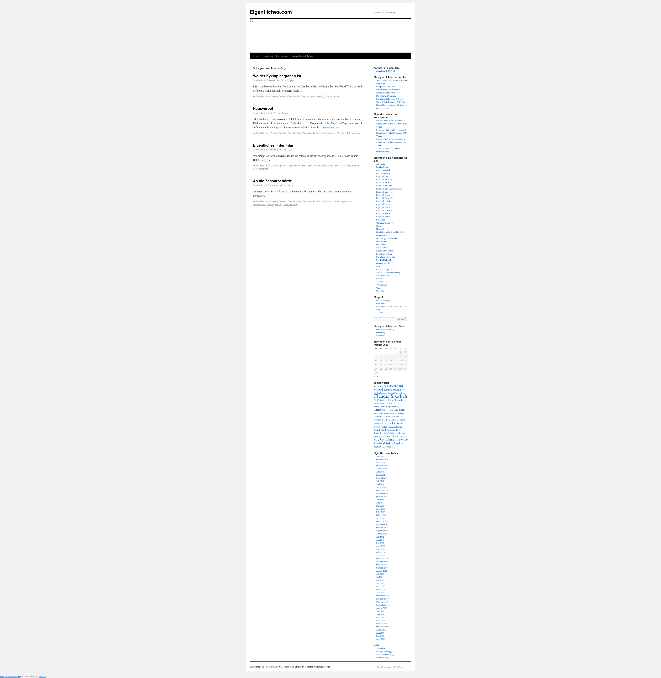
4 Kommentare (333, 96)
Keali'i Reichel (382, 247)
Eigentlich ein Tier (383, 182)
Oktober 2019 (382, 459)
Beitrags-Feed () (384, 651)
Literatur (397, 423)
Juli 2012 (380, 536)
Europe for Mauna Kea (385, 86)
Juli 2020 (380, 456)
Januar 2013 (381, 518)
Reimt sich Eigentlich (385, 269)
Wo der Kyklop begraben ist (277, 75)
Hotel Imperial (382, 235)
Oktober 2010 (382, 601)
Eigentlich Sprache (383, 216)
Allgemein (380, 163)
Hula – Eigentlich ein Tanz (387, 238)
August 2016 (381, 468)
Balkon (380, 386)
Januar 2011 (381, 592)
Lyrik (377, 426)
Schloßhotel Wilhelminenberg (388, 272)
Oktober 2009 (382, 626)
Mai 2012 (380, 543)
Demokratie (330, 133)
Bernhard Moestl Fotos (394, 389)
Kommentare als (385, 654)
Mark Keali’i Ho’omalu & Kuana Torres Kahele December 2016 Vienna (391, 123)
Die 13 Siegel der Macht (383, 400)
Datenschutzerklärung (302, 56)
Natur (389, 429)
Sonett (389, 436)
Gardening (268, 56)
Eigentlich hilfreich (384, 201)
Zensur (278, 204)
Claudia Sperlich (279, 96)
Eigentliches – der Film (273, 145)
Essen (382, 403)
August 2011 (381, 570)
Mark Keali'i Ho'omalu (385, 256)
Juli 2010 (380, 611)
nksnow (42, 676)
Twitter (403, 439)
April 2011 (380, 583)
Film (343, 165)
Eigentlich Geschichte (385, 198)
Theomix (380, 281)
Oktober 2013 (382, 496)
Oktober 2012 (382, 527)
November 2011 (383, 561)
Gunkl (378, 225)
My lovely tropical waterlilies (388, 89)
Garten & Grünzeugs (384, 222)
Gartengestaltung (382, 406)
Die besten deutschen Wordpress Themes (312, 667)
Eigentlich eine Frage (384, 191)
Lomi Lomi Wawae (384, 253)
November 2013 (383, 493)
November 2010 (383, 598)
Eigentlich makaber (384, 210)
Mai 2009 (380, 635)
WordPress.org (382, 657)
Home (256, 56)
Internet (335, 201)
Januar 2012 (381, 555)
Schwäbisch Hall (383, 275)
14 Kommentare (352, 133)
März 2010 (380, 620)
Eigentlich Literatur (384, 207)
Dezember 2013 (382, 490)
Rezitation (378, 432)
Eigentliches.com (271, 11)
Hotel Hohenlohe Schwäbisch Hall (390, 232)
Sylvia (292, 80)
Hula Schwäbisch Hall (392, 413)
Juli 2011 (380, 573)
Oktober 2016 (382, 465)
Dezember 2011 (382, 558)
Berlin (387, 386)
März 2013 (380, 512)
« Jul (376, 376)
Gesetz (328, 201)
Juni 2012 (380, 539)
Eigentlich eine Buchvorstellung (389, 188)
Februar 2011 (381, 589)
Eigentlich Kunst (383, 204)
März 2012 (380, 549)
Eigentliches (334, 165)
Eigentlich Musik (383, 213)
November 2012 (383, 524)
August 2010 (381, 608)
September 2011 (383, 567)
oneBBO (396, 429)
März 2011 (380, 586)
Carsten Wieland (383, 170)
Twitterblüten (381, 284)
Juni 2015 (380, 471)
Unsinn (398, 443)
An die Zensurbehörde (272, 180)
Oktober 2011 (382, 564)
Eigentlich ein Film (384, 179)
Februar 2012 (381, 552)
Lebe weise (380, 303)
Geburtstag (394, 406)
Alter (376, 386)
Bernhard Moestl (383, 167)
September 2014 (383, 477)
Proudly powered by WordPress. (390, 666)
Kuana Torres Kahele (385, 250)
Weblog (320, 96)
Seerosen (382, 436)
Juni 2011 (380, 577)
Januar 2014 (381, 487)
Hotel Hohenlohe (390, 410)
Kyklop (313, 96)
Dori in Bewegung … (385, 300)
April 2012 (380, 546)
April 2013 (380, 508)
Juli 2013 (380, 499)
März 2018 (380, 462)
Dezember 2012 (382, 521)
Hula (402, 409)
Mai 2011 (380, 580)
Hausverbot (263, 108)
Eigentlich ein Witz (296, 165)
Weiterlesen (331, 127)
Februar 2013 (381, 515)
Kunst (388, 423)
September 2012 (383, 530)
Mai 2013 (380, 505)
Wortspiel (380, 291)
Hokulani (380, 229)
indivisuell (380, 244)
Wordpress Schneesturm (10, 676)
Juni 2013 (380, 502)
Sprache (386, 439)
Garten (388, 403)
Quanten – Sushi (383, 263)
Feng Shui (380, 219)
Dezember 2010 (382, 595)
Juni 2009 (380, 632)
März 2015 (380, 474)
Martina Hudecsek (383, 260)
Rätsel (378, 266)
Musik (383, 429)
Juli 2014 (380, 481)
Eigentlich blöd (295, 133)
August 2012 (381, 533)
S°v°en (379, 278)
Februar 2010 (381, 623)
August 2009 (381, 629)
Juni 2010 (380, 614)
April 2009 (380, 639)
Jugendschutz (347, 201)
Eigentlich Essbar (383, 194)
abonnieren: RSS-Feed (385, 71)
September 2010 (383, 604)
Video (348, 165)
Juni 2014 (380, 484)
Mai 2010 (380, 617)
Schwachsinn (259, 204)
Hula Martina (381, 241)
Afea (280, 667)
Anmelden (380, 648)
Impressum (281, 56)
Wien (378, 287)
